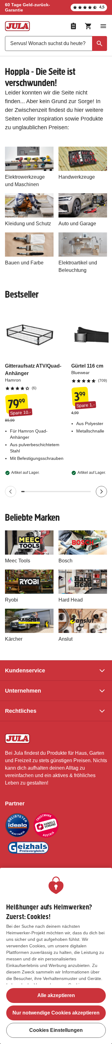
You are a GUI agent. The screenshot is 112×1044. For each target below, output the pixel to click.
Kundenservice (25, 670)
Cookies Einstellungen (56, 1030)
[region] (56, 956)
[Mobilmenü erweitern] (103, 26)
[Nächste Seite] (101, 491)
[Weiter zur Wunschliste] (73, 26)
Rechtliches (20, 711)
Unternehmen (23, 691)
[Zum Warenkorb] (88, 26)
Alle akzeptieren (56, 995)
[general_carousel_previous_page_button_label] (10, 491)
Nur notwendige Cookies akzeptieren (56, 1012)
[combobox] (56, 43)
